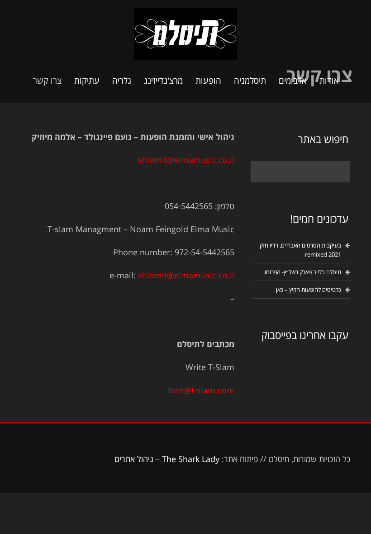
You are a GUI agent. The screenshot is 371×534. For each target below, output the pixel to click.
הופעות (208, 80)
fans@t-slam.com (201, 390)
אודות (329, 80)
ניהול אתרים (133, 458)
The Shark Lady (190, 458)
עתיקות (87, 80)
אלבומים (293, 80)
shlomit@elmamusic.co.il (186, 159)
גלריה (121, 80)
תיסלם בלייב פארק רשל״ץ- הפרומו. (302, 272)
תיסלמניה (250, 80)
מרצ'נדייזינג (163, 80)
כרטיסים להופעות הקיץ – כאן (308, 290)
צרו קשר (47, 80)
